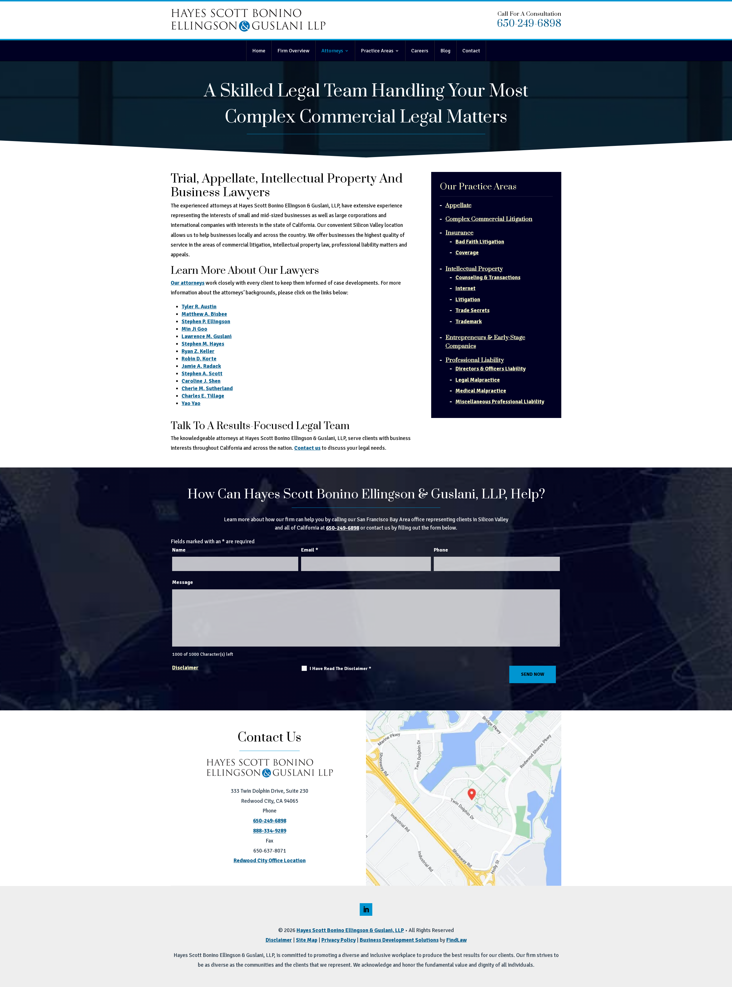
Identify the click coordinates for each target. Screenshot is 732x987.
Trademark (468, 321)
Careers (419, 50)
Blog (445, 50)
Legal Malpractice (477, 379)
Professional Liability (474, 360)
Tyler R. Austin (199, 306)
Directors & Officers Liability (490, 368)
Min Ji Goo (194, 329)
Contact (471, 50)
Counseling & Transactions (487, 277)
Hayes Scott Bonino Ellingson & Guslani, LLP (350, 930)
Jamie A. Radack (201, 366)
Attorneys (332, 50)
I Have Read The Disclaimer (340, 668)
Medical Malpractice (480, 390)
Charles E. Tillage (203, 396)
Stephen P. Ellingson (206, 321)
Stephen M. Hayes (203, 343)
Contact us (307, 448)
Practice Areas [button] (377, 50)
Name (179, 550)
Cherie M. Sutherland (207, 388)
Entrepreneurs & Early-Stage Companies (485, 342)
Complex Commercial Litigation (488, 219)
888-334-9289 (269, 831)
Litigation (467, 299)
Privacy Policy (338, 940)
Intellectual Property (474, 269)
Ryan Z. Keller (198, 351)
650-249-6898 (529, 23)
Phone (441, 550)
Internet (465, 288)
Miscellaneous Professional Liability (499, 401)
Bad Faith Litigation (479, 241)
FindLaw (456, 940)
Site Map (306, 940)
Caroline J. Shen (201, 381)
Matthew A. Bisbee (204, 314)
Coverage (467, 252)
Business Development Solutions (399, 940)
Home (258, 50)
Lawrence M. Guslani (207, 336)
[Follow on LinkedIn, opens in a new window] (366, 909)
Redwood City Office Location (270, 860)
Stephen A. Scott (202, 373)
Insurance (459, 233)
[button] (726, 981)
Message (182, 582)
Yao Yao (191, 403)
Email (309, 550)
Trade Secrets (472, 310)
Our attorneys (187, 283)
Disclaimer (185, 667)
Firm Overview (293, 50)
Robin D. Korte (199, 358)
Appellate (458, 205)
